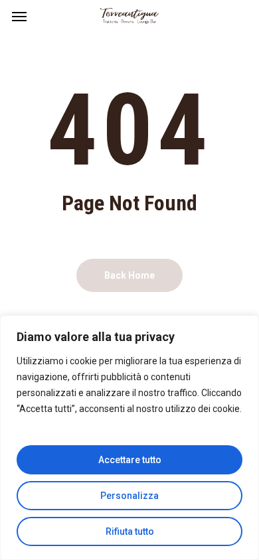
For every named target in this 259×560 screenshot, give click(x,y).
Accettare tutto (129, 460)
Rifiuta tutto (130, 531)
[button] (19, 16)
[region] (129, 437)
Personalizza (129, 495)
